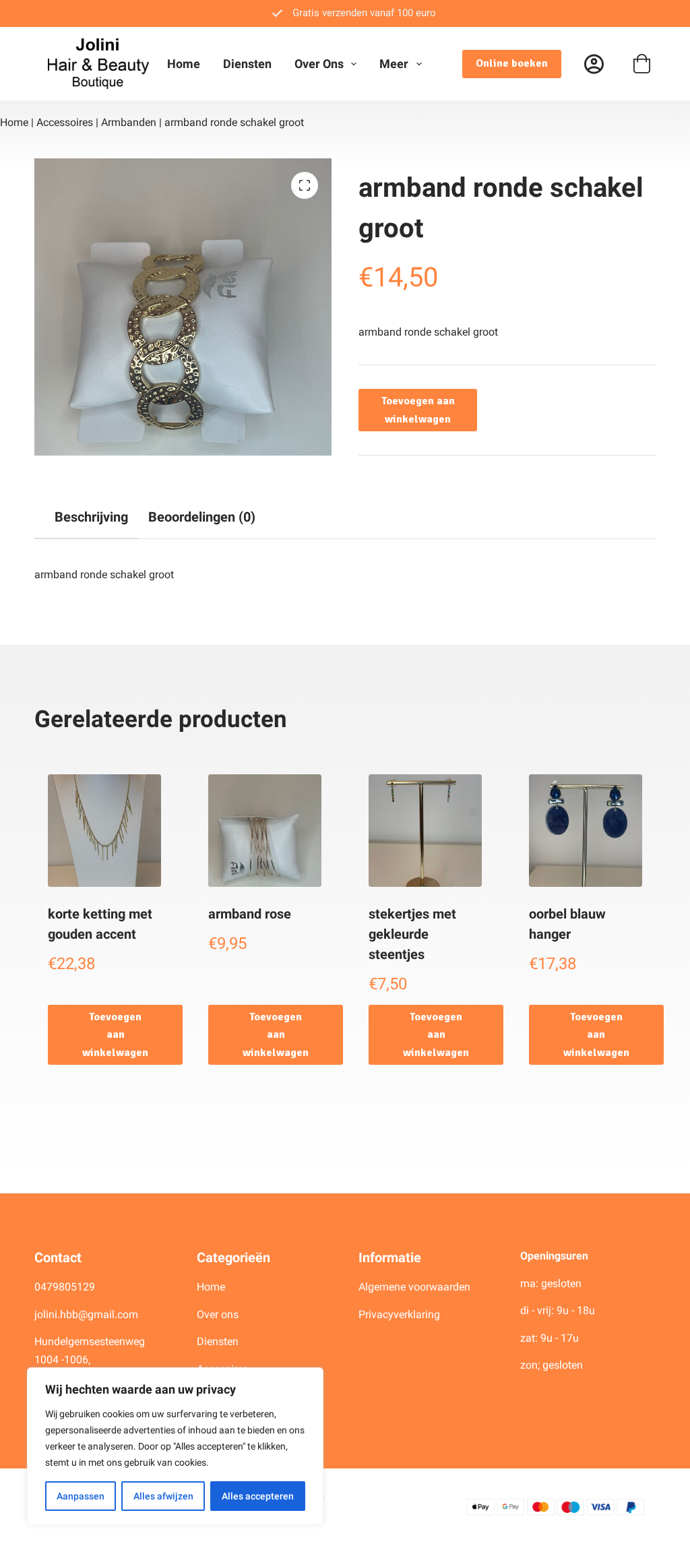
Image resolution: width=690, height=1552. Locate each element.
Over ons (319, 64)
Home (183, 64)
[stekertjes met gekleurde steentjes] (425, 831)
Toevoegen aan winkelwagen (418, 409)
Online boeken (512, 63)
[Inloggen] (594, 63)
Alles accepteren (258, 1496)
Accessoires (64, 122)
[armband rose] (264, 831)
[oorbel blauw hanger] (585, 831)
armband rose (249, 914)
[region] (175, 1446)
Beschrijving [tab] (91, 517)
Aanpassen (80, 1496)
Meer (393, 64)
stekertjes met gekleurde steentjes (412, 934)
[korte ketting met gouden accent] (104, 831)
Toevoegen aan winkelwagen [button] (115, 1034)
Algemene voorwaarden (414, 1286)
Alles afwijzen (163, 1496)
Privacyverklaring (399, 1314)
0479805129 (64, 1286)
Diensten (247, 64)
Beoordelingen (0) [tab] (201, 517)
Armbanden (128, 122)
